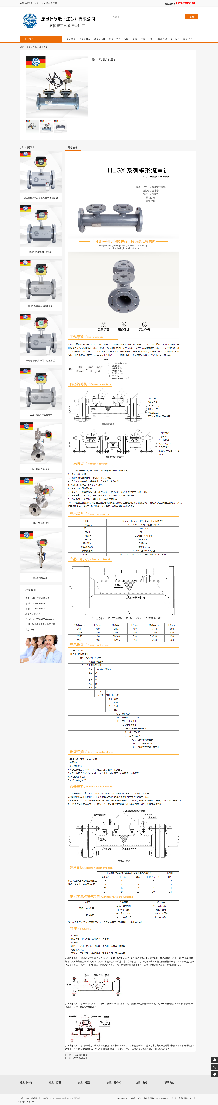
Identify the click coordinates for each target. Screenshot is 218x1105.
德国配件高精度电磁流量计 (41, 251)
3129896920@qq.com (43, 618)
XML (70, 1098)
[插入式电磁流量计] (41, 552)
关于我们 (175, 38)
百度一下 (30, 1102)
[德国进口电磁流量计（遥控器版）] (41, 335)
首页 (22, 47)
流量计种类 (84, 38)
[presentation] (73, 148)
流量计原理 (99, 38)
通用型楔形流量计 (81, 1058)
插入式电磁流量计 (41, 577)
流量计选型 (114, 38)
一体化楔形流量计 (81, 1055)
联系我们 (187, 38)
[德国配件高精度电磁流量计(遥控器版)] (41, 172)
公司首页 (71, 38)
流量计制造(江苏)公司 (187, 1098)
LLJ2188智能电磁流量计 (41, 414)
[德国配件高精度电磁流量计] (41, 226)
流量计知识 (161, 38)
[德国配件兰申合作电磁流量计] (41, 281)
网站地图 (77, 1098)
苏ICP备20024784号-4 (59, 1098)
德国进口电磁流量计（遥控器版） (41, 360)
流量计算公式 (130, 38)
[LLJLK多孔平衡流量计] (41, 443)
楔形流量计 (44, 47)
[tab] (73, 148)
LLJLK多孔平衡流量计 (41, 468)
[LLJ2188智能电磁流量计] (41, 389)
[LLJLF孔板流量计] (41, 498)
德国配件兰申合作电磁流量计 (41, 306)
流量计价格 (146, 38)
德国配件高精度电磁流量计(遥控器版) (41, 197)
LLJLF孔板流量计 (41, 523)
